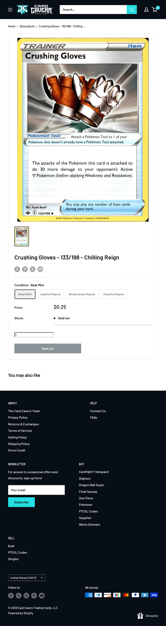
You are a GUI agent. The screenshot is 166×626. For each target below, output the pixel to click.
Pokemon (85, 504)
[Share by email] (40, 269)
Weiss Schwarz (89, 524)
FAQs (93, 417)
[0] (154, 9)
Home (12, 26)
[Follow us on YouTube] (42, 595)
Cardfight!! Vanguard (94, 472)
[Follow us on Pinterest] (34, 595)
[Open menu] (10, 9)
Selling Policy (17, 437)
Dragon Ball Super (91, 485)
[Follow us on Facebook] (11, 595)
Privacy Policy (18, 417)
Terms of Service (20, 430)
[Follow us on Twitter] (18, 595)
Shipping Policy (19, 444)
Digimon (85, 478)
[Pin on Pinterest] (25, 269)
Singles (13, 559)
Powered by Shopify (20, 613)
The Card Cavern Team (24, 411)
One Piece (86, 498)
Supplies (85, 518)
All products (27, 26)
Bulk (11, 546)
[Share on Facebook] (17, 269)
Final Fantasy (88, 491)
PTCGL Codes (88, 511)
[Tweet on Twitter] (32, 269)
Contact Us (98, 411)
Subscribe (21, 502)
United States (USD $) (23, 577)
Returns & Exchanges (23, 424)
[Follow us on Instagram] (26, 595)
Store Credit (17, 450)
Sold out (48, 348)
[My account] (146, 9)
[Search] (132, 9)
